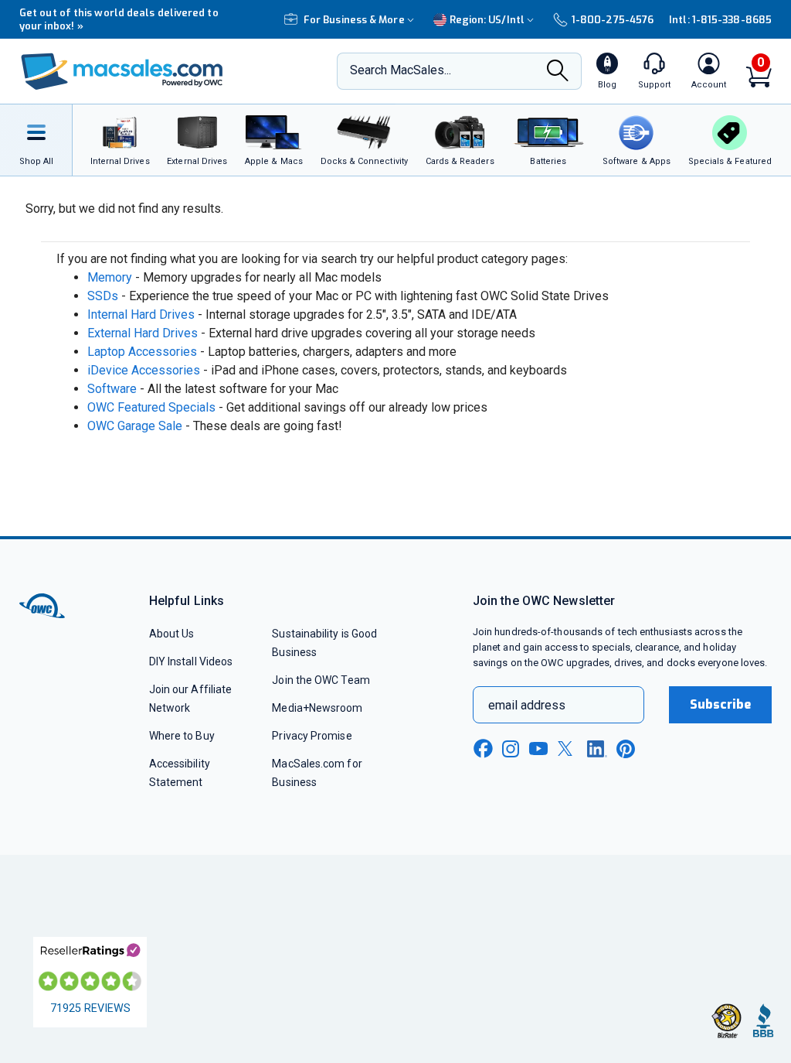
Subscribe (721, 704)
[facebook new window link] (483, 749)
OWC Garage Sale (134, 426)
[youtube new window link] (538, 748)
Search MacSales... (400, 70)
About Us (172, 633)
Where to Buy (182, 736)
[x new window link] (568, 748)
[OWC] (122, 72)
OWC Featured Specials (151, 407)
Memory (109, 277)
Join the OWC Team (321, 680)
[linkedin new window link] (597, 748)
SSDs (102, 296)
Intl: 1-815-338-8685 (720, 19)
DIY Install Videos (191, 661)
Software (112, 388)
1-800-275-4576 (613, 19)
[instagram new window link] (510, 748)
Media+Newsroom (317, 708)
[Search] (557, 72)
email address (526, 705)
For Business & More (354, 19)
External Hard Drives (142, 333)
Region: (487, 19)
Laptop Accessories (142, 351)
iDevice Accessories (143, 370)
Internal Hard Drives (141, 314)
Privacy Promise (311, 736)
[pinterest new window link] (625, 749)
